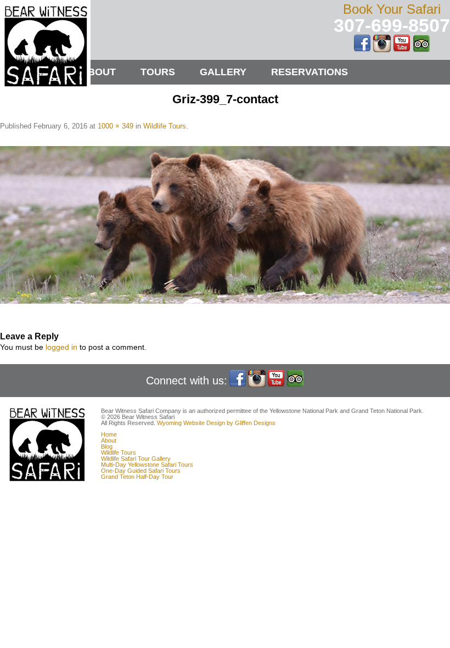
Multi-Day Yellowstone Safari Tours (147, 464)
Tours (157, 71)
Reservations (309, 71)
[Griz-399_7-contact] (225, 224)
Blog (107, 446)
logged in (61, 347)
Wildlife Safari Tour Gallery (136, 458)
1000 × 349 (115, 126)
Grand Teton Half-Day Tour (137, 476)
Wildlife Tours (164, 126)
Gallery (223, 71)
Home (109, 434)
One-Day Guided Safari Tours (141, 470)
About (98, 71)
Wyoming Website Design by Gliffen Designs (216, 423)
